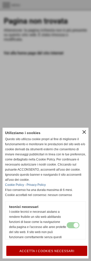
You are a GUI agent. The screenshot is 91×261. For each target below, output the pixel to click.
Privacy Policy (36, 185)
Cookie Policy (14, 185)
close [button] (84, 132)
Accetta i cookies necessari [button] (46, 251)
